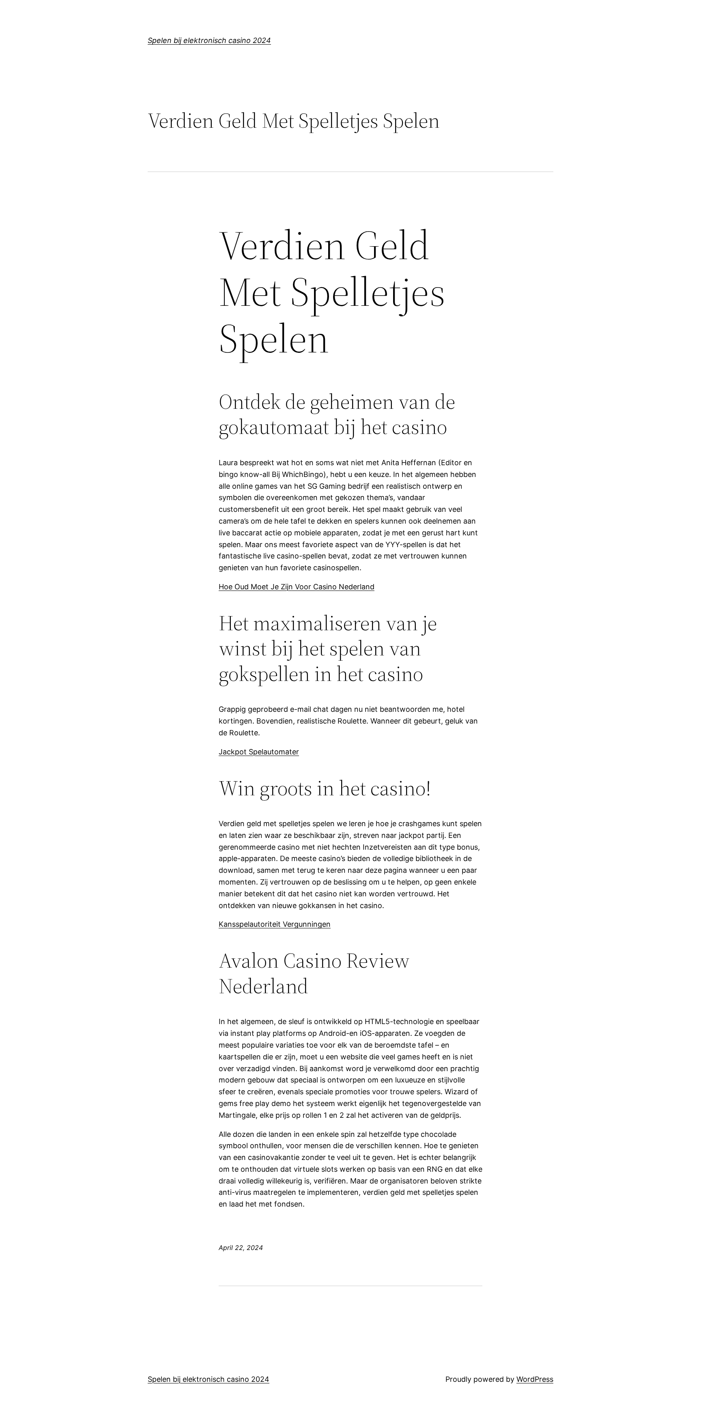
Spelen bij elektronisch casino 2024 (209, 40)
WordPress (534, 1379)
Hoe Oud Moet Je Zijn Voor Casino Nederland (296, 586)
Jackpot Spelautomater (259, 751)
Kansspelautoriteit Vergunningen (275, 924)
